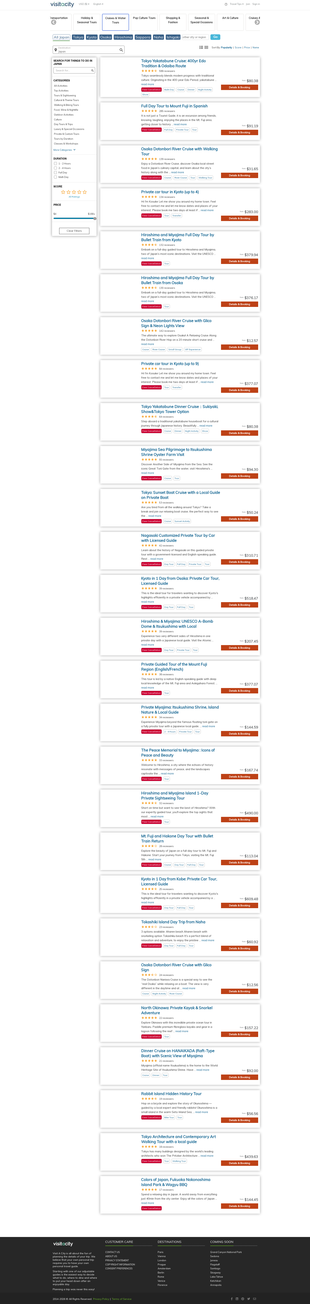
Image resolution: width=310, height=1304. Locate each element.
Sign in (256, 4)
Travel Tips (236, 4)
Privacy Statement (117, 1260)
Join (248, 4)
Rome (161, 1276)
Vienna (162, 1256)
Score (238, 47)
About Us (111, 1256)
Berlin (161, 1272)
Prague (162, 1264)
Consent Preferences (119, 1268)
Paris (160, 1252)
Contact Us (112, 1252)
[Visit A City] (63, 1244)
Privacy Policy (101, 1299)
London (162, 1260)
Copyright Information (120, 1264)
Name (256, 47)
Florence (162, 1285)
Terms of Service (121, 1299)
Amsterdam (164, 1268)
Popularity (226, 47)
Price (247, 47)
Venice (161, 1280)
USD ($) (83, 4)
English (97, 4)
